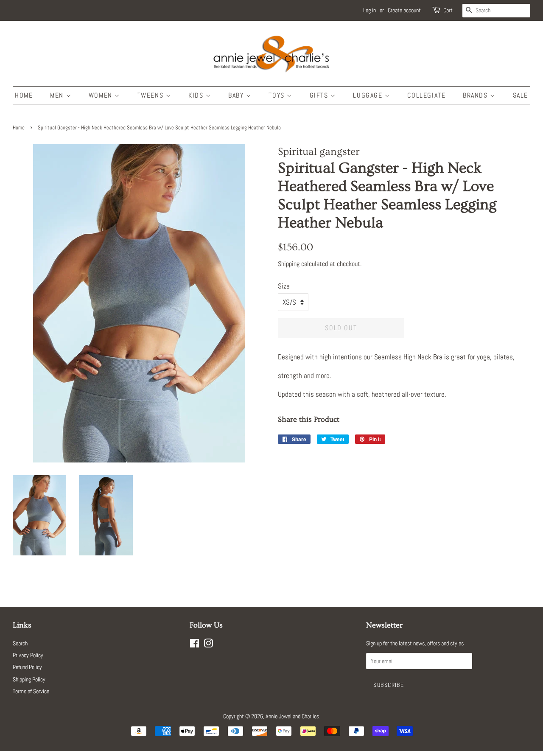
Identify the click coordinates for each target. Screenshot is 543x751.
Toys (278, 95)
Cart (448, 10)
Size (284, 286)
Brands (476, 95)
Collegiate (426, 95)
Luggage (369, 95)
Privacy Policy (28, 655)
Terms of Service (31, 691)
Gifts (320, 95)
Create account (404, 10)
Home (24, 95)
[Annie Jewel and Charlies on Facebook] (194, 645)
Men (58, 95)
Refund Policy (27, 667)
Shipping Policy (29, 679)
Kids (197, 95)
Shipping (288, 263)
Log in (369, 10)
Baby (237, 95)
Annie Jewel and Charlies (292, 716)
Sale (520, 95)
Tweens (151, 95)
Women (102, 95)
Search (20, 643)
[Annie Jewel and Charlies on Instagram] (208, 645)
